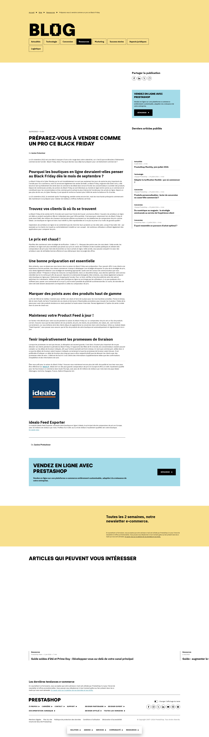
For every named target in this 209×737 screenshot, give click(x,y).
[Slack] (178, 707)
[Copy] (149, 78)
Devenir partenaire (94, 706)
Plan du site (47, 720)
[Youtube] (168, 707)
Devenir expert (115, 706)
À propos (33, 706)
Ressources (131, 730)
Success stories (117, 41)
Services (100, 730)
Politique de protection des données (67, 720)
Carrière (46, 706)
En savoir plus (34, 430)
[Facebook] (134, 78)
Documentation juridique (41, 711)
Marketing (99, 41)
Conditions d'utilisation (91, 720)
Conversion (68, 41)
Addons (87, 730)
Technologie (51, 41)
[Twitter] (144, 78)
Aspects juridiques (137, 41)
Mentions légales (35, 720)
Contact (59, 706)
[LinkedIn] (139, 78)
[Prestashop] (38, 5)
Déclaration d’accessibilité (112, 720)
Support (71, 706)
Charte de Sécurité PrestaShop (40, 722)
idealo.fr (46, 367)
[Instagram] (153, 707)
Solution (74, 730)
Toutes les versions (113, 711)
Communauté (115, 730)
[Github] (173, 707)
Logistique (36, 48)
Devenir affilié (92, 711)
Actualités (35, 41)
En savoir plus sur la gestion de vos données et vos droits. (143, 537)
